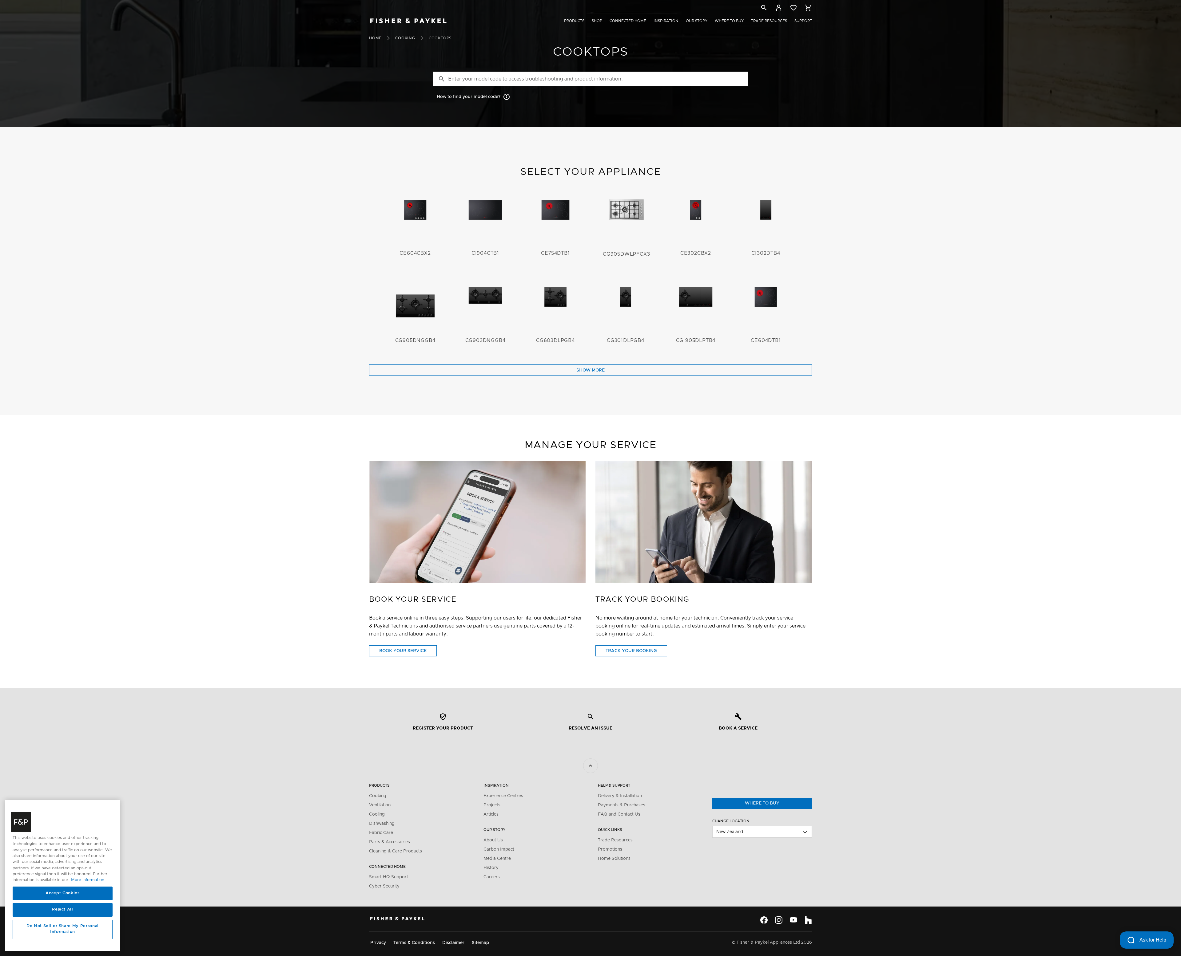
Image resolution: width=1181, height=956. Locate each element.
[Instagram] (778, 920)
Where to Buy (729, 21)
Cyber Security (384, 886)
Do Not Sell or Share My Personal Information (62, 929)
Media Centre (497, 858)
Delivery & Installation (620, 796)
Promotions (610, 849)
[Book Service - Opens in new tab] (477, 522)
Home (375, 38)
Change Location (731, 821)
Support (803, 21)
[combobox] (762, 832)
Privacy (378, 943)
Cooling (377, 814)
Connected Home (628, 21)
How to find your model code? (468, 97)
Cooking (405, 38)
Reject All (62, 910)
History (491, 868)
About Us (493, 840)
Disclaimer (453, 943)
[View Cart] (808, 7)
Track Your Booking (636, 652)
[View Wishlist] (793, 7)
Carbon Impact (498, 849)
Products (574, 21)
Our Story (696, 21)
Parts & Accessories (389, 842)
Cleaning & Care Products (395, 851)
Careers (491, 877)
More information (87, 880)
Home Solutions (614, 858)
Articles (491, 814)
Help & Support (614, 785)
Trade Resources (769, 21)
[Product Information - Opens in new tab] (703, 522)
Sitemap (480, 943)
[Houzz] (808, 920)
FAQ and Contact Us (619, 814)
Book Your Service (408, 652)
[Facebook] (764, 920)
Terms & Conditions (414, 943)
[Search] (764, 9)
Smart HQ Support (388, 877)
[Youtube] (793, 920)
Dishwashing (382, 823)
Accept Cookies (62, 893)
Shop (597, 21)
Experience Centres (503, 796)
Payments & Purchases (621, 805)
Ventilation (380, 805)
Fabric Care (381, 833)
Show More (590, 370)
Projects (491, 805)
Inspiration (666, 21)
